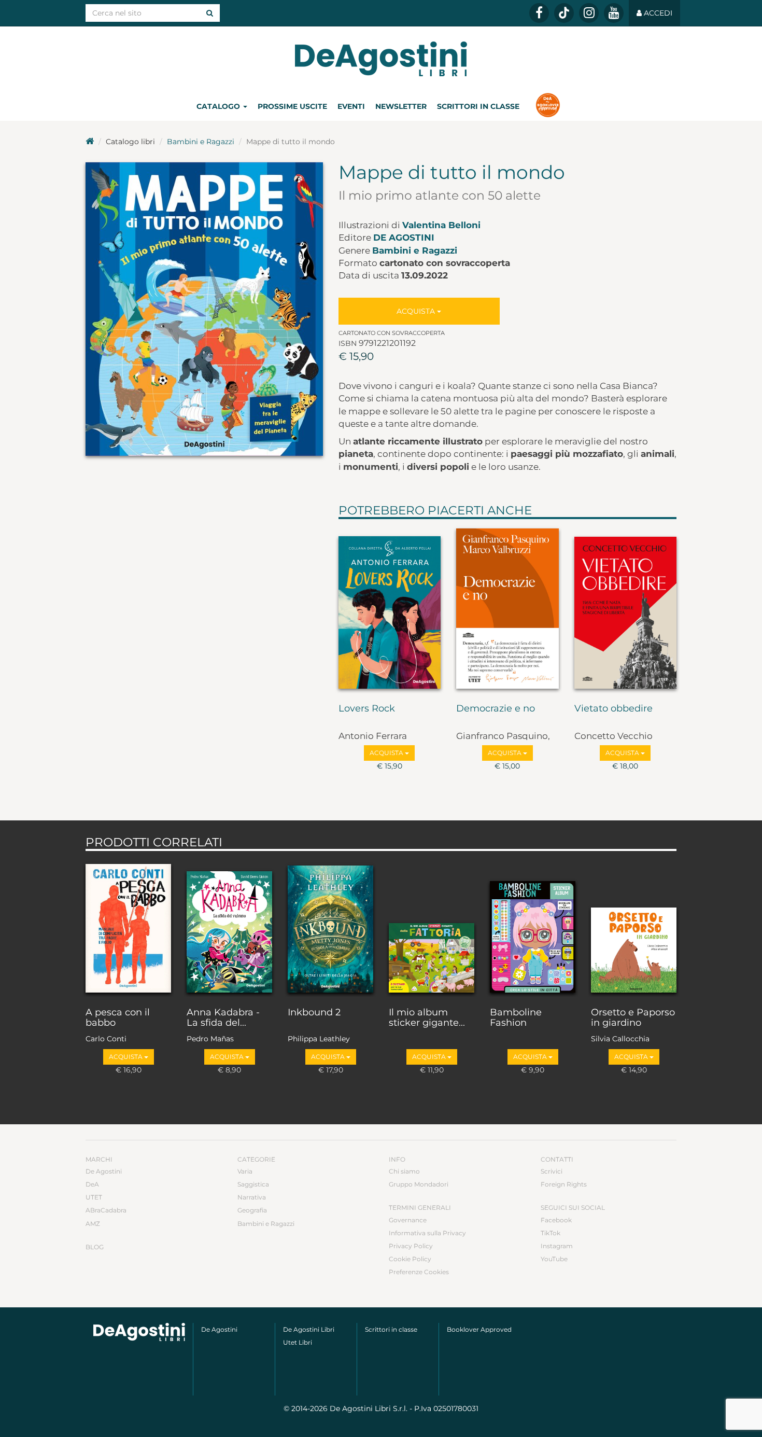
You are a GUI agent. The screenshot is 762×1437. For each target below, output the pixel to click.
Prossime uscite (292, 106)
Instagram (557, 1246)
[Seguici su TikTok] (564, 13)
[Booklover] (548, 106)
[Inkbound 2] (330, 926)
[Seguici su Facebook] (539, 13)
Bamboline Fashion (516, 1018)
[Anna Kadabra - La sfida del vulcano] (229, 926)
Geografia (252, 1210)
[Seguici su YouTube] (614, 13)
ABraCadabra (106, 1210)
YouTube (554, 1259)
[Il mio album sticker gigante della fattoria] (431, 926)
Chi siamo (404, 1171)
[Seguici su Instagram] (589, 13)
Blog (95, 1247)
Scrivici (551, 1171)
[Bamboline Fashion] (532, 926)
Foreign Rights (564, 1184)
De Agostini (403, 237)
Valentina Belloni (441, 225)
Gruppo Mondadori (418, 1184)
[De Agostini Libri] (90, 141)
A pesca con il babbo (118, 1018)
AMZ (93, 1223)
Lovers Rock (366, 709)
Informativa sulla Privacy (427, 1233)
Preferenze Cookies (419, 1272)
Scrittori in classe (478, 106)
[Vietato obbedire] (625, 608)
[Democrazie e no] (507, 608)
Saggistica (253, 1184)
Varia (244, 1171)
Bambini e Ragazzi (200, 141)
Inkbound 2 (314, 1013)
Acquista (417, 311)
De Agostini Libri (308, 1329)
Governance (408, 1220)
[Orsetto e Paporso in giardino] (633, 926)
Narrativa (251, 1197)
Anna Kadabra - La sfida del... (223, 1018)
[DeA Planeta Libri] (139, 1332)
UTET (94, 1197)
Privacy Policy (411, 1246)
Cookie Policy (410, 1259)
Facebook (556, 1220)
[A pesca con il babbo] (128, 926)
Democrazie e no (495, 709)
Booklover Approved (479, 1329)
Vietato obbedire (613, 709)
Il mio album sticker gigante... (427, 1018)
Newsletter (401, 106)
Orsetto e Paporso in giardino (633, 1018)
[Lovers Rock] (389, 608)
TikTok (550, 1233)
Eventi (351, 106)
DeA (92, 1184)
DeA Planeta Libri (381, 58)
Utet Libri (297, 1342)
